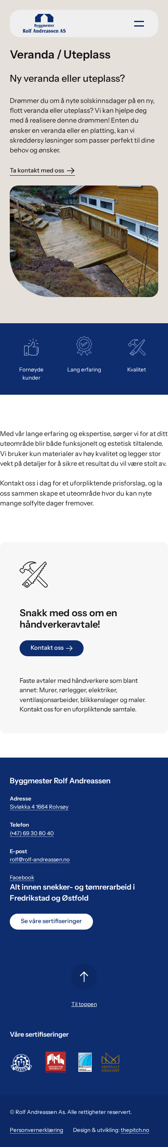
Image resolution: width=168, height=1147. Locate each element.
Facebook (22, 877)
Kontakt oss (47, 647)
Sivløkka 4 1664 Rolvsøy (39, 806)
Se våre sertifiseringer (51, 921)
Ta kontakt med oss (37, 170)
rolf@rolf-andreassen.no (40, 859)
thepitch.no (135, 1130)
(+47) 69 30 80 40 (32, 833)
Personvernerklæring (36, 1130)
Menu (137, 23)
